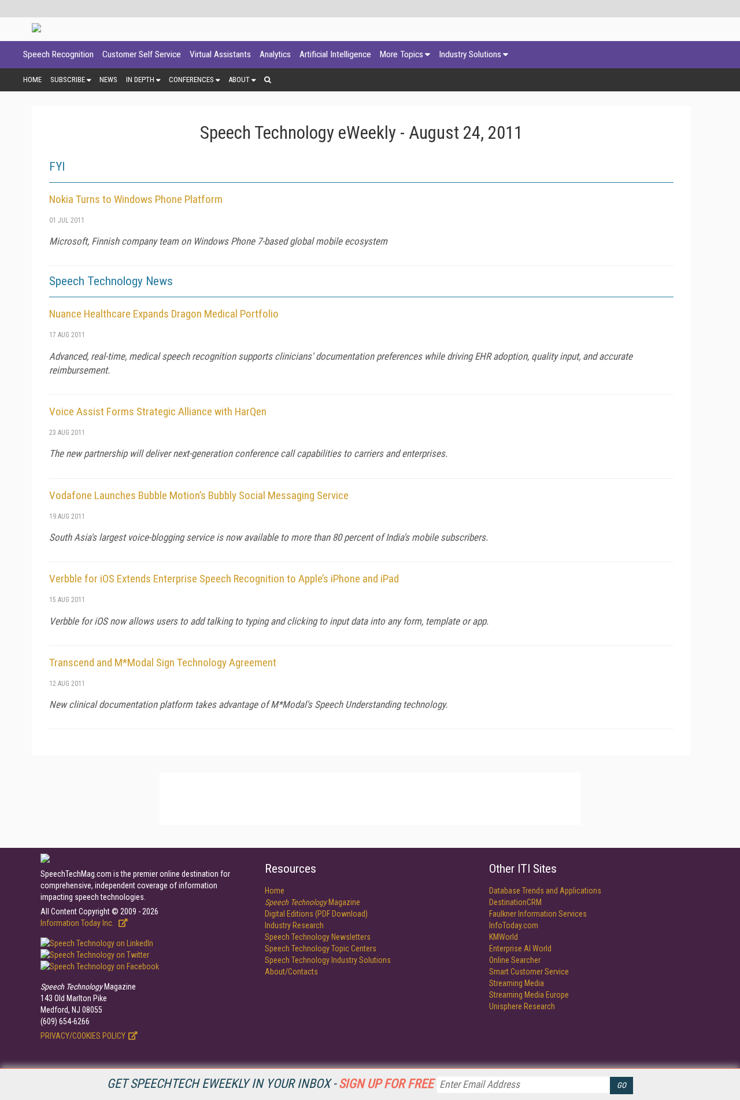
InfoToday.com (513, 925)
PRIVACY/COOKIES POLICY (82, 1035)
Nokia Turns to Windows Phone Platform (136, 199)
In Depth (140, 79)
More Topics (401, 54)
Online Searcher (515, 960)
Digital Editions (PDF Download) (316, 913)
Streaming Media (516, 983)
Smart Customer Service (529, 971)
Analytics (275, 54)
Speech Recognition (58, 54)
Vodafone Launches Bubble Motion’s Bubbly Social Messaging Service (199, 495)
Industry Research (294, 925)
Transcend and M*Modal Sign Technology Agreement (162, 662)
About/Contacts (291, 971)
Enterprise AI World (520, 948)
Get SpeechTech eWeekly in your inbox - (270, 1083)
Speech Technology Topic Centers (320, 948)
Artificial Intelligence (335, 54)
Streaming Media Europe (529, 994)
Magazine (312, 902)
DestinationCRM (515, 902)
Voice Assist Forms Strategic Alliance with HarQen (158, 411)
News (108, 79)
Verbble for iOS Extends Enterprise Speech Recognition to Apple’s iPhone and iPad (224, 578)
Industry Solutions (470, 54)
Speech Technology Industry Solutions (328, 960)
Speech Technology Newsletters (318, 937)
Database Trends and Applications (545, 890)
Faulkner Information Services (538, 913)
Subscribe (67, 79)
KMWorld (503, 937)
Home (32, 79)
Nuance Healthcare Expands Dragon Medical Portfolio (164, 313)
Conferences (191, 79)
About (239, 79)
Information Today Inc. (78, 923)
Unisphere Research (522, 1006)
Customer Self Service (141, 54)
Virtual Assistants (220, 54)
